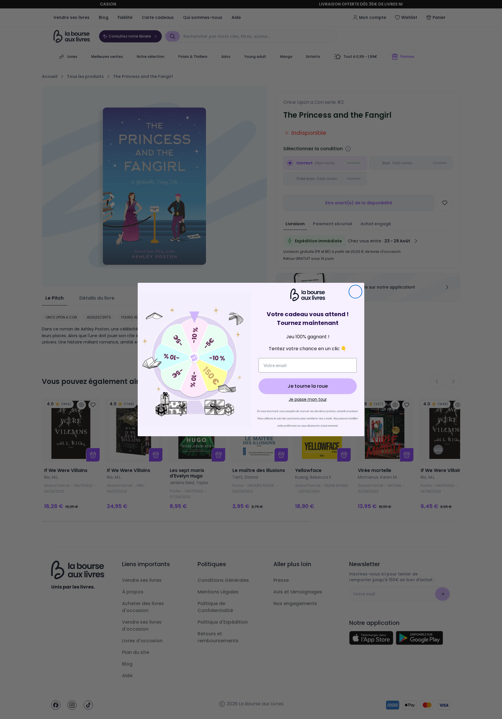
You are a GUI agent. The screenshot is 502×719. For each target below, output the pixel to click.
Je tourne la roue (308, 386)
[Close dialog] (355, 291)
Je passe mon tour (308, 399)
